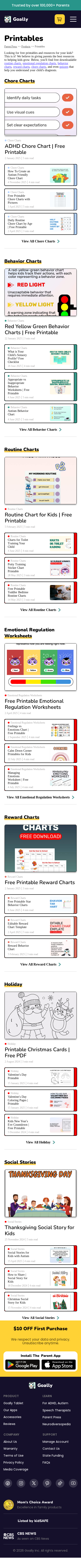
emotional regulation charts (39, 63)
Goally (20, 19)
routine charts (12, 63)
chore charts (38, 66)
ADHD (52, 1403)
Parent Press (10, 46)
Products (25, 46)
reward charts (21, 66)
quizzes (63, 66)
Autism (63, 1403)
